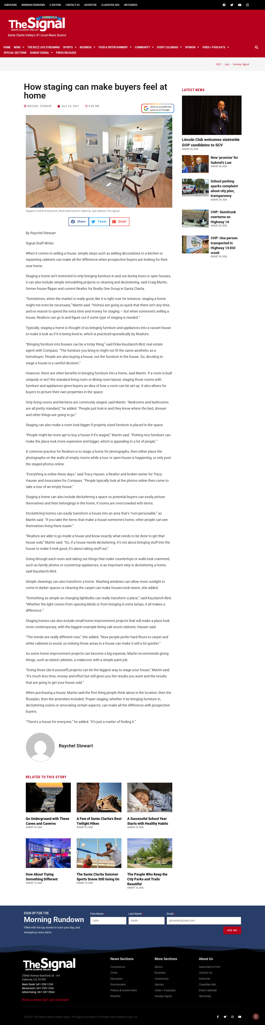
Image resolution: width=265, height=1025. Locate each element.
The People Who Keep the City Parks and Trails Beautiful (147, 879)
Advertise (90, 4)
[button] (256, 47)
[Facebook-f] (217, 1017)
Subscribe (10, 4)
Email (170, 913)
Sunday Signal (39, 52)
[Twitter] (232, 5)
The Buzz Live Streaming (44, 47)
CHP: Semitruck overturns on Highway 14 (223, 217)
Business (86, 47)
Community (142, 47)
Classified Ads (110, 4)
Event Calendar (167, 47)
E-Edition (55, 4)
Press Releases (66, 52)
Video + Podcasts (213, 47)
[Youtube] (240, 5)
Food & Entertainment (113, 47)
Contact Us (73, 4)
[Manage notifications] (256, 1016)
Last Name (135, 913)
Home (6, 47)
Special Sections (15, 52)
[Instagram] (247, 5)
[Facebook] (224, 5)
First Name (97, 913)
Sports (68, 47)
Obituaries (130, 4)
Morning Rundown (33, 4)
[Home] (211, 64)
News (17, 47)
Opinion (190, 47)
